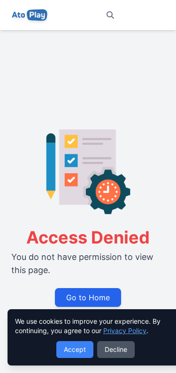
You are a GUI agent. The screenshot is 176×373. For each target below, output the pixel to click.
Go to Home (88, 297)
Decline (116, 349)
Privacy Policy (124, 331)
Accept (75, 349)
